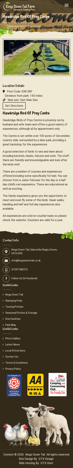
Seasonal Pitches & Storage (21, 312)
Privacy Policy (13, 368)
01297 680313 (20, 269)
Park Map (10, 324)
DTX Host (47, 463)
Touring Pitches (14, 306)
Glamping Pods (13, 300)
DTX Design (46, 459)
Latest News (12, 344)
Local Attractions (23, 22)
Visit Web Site (29, 100)
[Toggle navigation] (66, 5)
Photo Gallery (12, 338)
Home (6, 22)
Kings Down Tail (14, 294)
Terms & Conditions (16, 362)
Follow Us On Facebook (24, 278)
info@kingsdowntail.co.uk (26, 260)
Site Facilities (13, 318)
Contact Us (11, 356)
